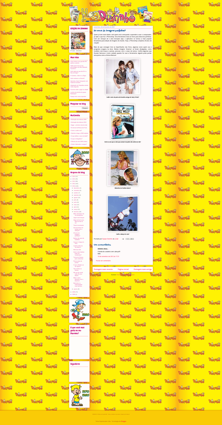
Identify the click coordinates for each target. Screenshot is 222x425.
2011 (73, 183)
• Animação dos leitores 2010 (78, 122)
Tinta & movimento (78, 225)
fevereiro (76, 211)
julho (75, 200)
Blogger (123, 421)
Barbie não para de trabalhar (78, 239)
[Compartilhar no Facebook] (131, 239)
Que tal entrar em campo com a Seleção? (78, 229)
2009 (73, 292)
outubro (76, 192)
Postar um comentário (103, 261)
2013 (73, 179)
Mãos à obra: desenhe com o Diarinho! (78, 279)
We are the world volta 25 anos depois (78, 274)
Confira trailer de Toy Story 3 (78, 246)
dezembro (77, 188)
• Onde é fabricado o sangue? (78, 144)
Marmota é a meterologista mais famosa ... (78, 284)
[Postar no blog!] (128, 239)
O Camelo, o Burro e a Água (78, 75)
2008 (73, 294)
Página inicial (123, 269)
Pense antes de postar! (77, 261)
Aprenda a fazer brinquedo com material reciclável (79, 81)
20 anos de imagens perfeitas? (76, 234)
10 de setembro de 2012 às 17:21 (108, 256)
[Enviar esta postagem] (122, 239)
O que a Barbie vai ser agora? (78, 265)
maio (75, 204)
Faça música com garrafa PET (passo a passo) (78, 62)
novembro (77, 190)
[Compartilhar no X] (130, 239)
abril (75, 207)
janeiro (76, 289)
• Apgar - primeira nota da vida (78, 125)
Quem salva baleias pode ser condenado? (78, 253)
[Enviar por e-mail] (126, 239)
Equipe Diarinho (107, 239)
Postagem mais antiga (143, 269)
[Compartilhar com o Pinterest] (133, 239)
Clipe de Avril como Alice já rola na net (78, 221)
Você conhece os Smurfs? (77, 78)
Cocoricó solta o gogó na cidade (79, 89)
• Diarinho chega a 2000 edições (79, 133)
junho (75, 202)
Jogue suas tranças (78, 217)
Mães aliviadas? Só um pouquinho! (78, 214)
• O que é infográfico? (76, 138)
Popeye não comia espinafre (78, 96)
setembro (76, 195)
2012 (73, 181)
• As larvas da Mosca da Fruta (78, 127)
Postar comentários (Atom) (125, 275)
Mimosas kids (77, 249)
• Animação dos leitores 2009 (78, 119)
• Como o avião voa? (76, 130)
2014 (73, 176)
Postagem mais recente (103, 269)
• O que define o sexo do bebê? (79, 136)
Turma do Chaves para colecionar (78, 258)
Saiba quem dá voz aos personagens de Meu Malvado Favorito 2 (78, 67)
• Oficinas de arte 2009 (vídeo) (78, 141)
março (76, 209)
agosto (76, 197)
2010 (73, 186)
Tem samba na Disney (77, 269)
